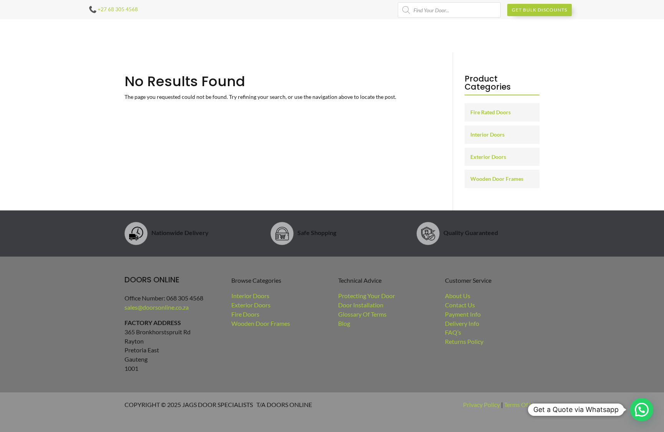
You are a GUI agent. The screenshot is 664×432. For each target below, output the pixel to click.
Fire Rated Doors (490, 112)
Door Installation (360, 305)
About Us (457, 295)
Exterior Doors (488, 156)
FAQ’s (453, 332)
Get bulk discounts (539, 10)
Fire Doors (245, 314)
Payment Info (463, 314)
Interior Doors (487, 134)
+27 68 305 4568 (118, 9)
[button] (641, 409)
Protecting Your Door (366, 295)
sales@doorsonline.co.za (156, 307)
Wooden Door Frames (496, 178)
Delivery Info (462, 323)
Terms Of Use (522, 404)
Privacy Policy (481, 404)
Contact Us (460, 305)
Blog (344, 323)
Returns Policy (464, 341)
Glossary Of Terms (362, 314)
